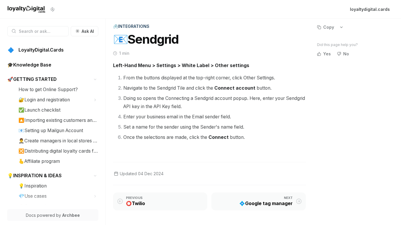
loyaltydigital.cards (370, 9)
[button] (95, 79)
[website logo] (26, 9)
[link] (52, 50)
